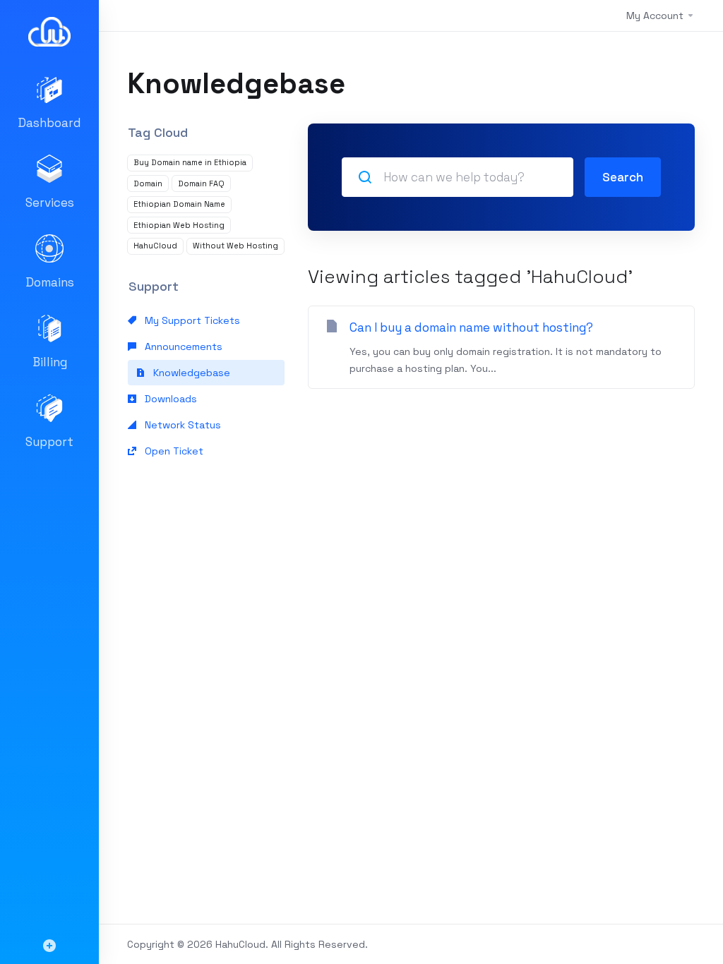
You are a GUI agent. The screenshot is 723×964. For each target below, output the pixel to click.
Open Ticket (172, 451)
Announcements (182, 346)
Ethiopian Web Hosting (179, 225)
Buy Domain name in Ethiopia (189, 162)
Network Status (181, 424)
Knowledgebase (190, 372)
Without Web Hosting (235, 246)
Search (622, 177)
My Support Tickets (191, 320)
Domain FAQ (201, 183)
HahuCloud (155, 246)
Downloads (169, 398)
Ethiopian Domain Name (179, 204)
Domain (147, 183)
